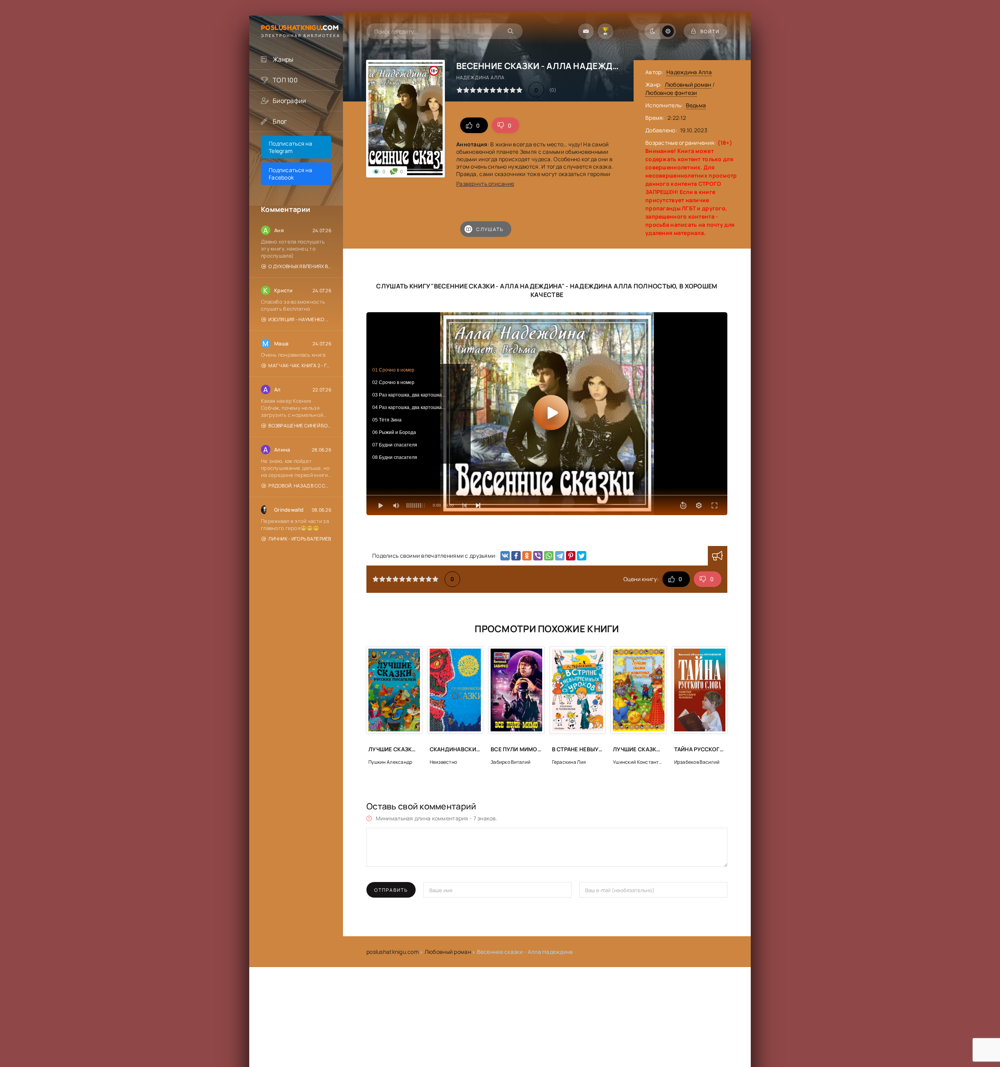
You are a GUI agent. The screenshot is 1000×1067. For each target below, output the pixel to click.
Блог (280, 121)
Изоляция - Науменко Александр (299, 319)
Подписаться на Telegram (290, 147)
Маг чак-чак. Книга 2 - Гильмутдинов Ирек (299, 365)
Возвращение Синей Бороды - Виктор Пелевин (299, 425)
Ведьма (696, 105)
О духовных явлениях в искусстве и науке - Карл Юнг (299, 266)
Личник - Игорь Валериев (299, 538)
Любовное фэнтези (671, 92)
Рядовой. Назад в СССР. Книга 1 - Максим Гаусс (299, 485)
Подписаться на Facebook (290, 173)
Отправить (391, 890)
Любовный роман (688, 84)
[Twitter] (581, 555)
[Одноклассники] (527, 555)
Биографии (289, 100)
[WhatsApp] (549, 555)
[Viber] (538, 555)
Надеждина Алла (689, 72)
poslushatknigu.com (392, 951)
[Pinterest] (570, 555)
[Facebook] (516, 555)
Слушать (490, 229)
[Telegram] (559, 555)
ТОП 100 (285, 80)
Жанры (283, 59)
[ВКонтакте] (505, 555)
